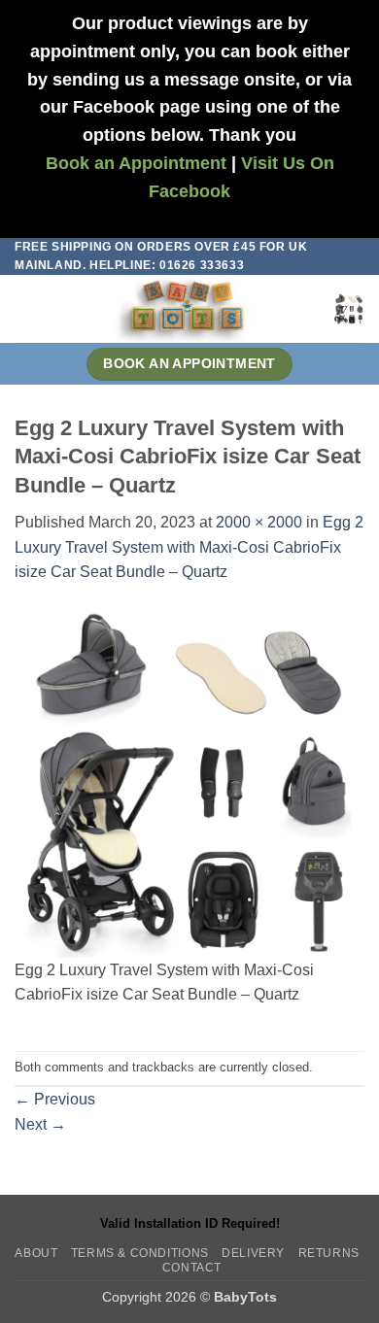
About (36, 1253)
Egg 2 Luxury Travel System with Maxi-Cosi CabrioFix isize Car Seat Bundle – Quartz (189, 547)
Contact (192, 1267)
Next (40, 1124)
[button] (26, 309)
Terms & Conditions (140, 1253)
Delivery (253, 1253)
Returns (329, 1253)
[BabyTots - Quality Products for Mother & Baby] (185, 309)
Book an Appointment (136, 163)
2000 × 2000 (259, 522)
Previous (55, 1099)
